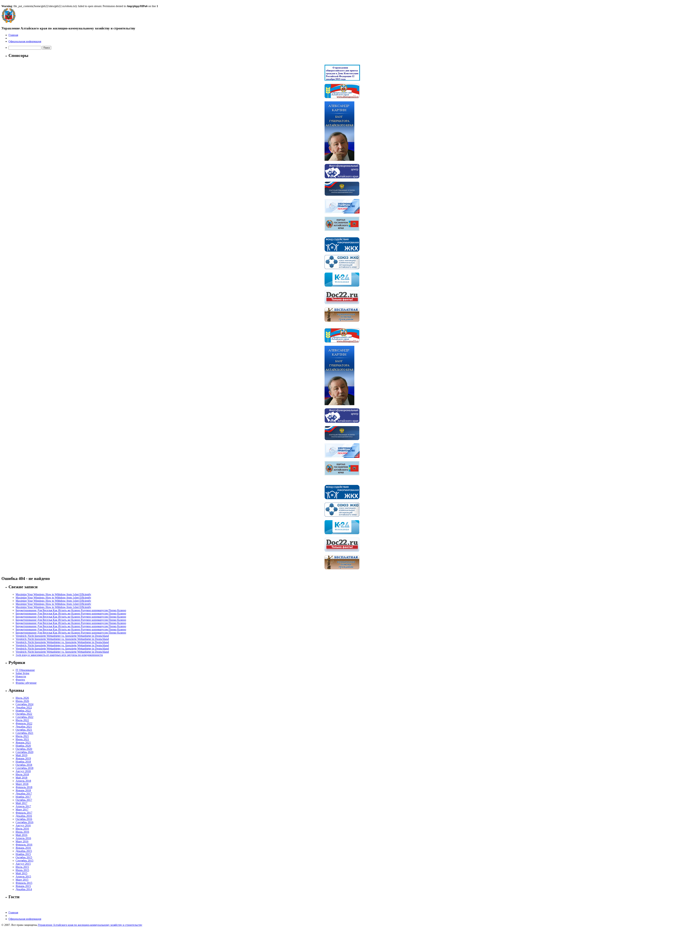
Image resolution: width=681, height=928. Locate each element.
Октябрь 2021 (24, 729)
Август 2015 (23, 863)
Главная (13, 35)
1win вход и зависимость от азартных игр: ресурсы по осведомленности (59, 654)
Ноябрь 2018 (23, 761)
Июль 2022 (22, 720)
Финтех (20, 679)
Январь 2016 (23, 847)
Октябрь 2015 (24, 857)
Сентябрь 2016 (24, 822)
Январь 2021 (23, 742)
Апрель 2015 (23, 876)
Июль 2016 (22, 828)
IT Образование (25, 670)
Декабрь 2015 (24, 850)
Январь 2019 (23, 758)
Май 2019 (21, 755)
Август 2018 (23, 771)
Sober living (22, 673)
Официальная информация (25, 41)
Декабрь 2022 (24, 707)
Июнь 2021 (22, 739)
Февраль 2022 (24, 723)
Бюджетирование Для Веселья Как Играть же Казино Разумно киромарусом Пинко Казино (71, 610)
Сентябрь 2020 (24, 752)
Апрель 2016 (23, 838)
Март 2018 (22, 784)
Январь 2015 (23, 886)
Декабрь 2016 (24, 815)
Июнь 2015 (22, 870)
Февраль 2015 (24, 882)
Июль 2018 (22, 774)
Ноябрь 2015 (23, 854)
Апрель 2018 (23, 780)
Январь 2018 (23, 790)
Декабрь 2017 (24, 793)
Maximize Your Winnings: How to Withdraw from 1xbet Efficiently (53, 594)
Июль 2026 (22, 697)
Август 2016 (23, 825)
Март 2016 (22, 841)
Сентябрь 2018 (24, 768)
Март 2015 (22, 879)
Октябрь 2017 (24, 799)
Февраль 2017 (24, 812)
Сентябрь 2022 (24, 717)
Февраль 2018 (24, 787)
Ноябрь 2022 (23, 710)
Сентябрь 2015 (24, 860)
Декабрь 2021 (24, 726)
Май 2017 (21, 803)
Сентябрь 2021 (24, 732)
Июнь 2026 (22, 701)
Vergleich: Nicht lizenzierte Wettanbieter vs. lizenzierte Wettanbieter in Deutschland (62, 635)
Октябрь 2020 (24, 748)
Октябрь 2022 (24, 713)
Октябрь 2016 (24, 819)
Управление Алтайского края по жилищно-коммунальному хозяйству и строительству (90, 924)
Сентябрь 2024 (24, 704)
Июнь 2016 (22, 831)
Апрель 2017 (23, 806)
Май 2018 (21, 777)
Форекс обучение (26, 682)
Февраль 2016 (24, 844)
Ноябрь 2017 (23, 796)
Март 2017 (22, 809)
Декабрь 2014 (24, 889)
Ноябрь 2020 (23, 745)
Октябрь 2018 (24, 764)
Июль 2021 (22, 736)
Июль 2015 (22, 866)
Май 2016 (21, 835)
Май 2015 (21, 873)
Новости (21, 676)
